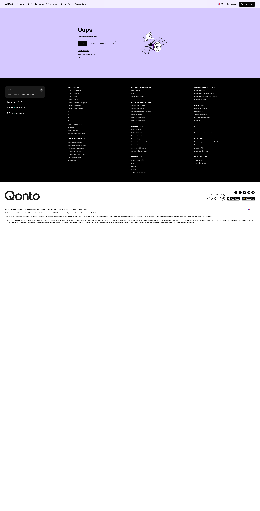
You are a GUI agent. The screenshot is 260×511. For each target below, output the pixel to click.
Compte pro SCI (73, 96)
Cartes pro (71, 115)
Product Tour (198, 111)
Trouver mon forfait (200, 114)
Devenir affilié (198, 148)
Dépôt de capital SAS (138, 118)
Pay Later (134, 93)
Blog (132, 163)
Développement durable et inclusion (206, 133)
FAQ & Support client (138, 160)
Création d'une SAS (137, 108)
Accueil (82, 44)
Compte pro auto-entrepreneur (78, 103)
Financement (135, 90)
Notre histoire (83, 51)
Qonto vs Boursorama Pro (139, 142)
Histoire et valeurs (200, 127)
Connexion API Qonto (201, 163)
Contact (197, 121)
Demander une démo (201, 108)
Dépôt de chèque (73, 130)
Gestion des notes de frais (76, 154)
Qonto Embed (198, 160)
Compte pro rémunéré (75, 112)
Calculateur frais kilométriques (204, 93)
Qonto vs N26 (135, 145)
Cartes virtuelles (73, 121)
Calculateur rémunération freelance (206, 96)
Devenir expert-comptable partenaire (206, 142)
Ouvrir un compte (247, 4)
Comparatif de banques (139, 151)
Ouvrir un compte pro (86, 54)
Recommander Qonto (201, 151)
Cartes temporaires (74, 118)
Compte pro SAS (73, 99)
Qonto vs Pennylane (137, 136)
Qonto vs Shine (136, 130)
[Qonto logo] (9, 3)
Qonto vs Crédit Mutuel (138, 148)
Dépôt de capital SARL (138, 121)
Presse (133, 169)
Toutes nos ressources (138, 172)
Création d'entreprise (138, 105)
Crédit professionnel (137, 96)
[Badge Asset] (235, 192)
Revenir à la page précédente (102, 44)
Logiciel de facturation (75, 142)
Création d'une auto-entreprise (141, 111)
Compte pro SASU (74, 93)
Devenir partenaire (200, 145)
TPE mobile (71, 127)
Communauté (198, 130)
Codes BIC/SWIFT (200, 99)
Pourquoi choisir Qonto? (202, 118)
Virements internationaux (76, 133)
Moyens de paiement (75, 124)
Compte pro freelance (75, 106)
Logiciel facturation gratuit (77, 145)
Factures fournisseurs (75, 157)
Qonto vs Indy (135, 139)
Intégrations (72, 160)
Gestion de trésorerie (75, 151)
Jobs (196, 124)
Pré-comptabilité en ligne (76, 148)
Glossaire (134, 166)
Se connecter (232, 4)
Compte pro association (76, 109)
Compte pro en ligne (74, 90)
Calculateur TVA (199, 90)
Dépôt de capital (136, 114)
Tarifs (80, 57)
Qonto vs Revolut (136, 133)
